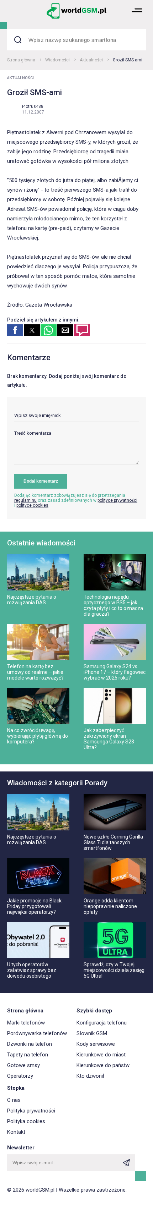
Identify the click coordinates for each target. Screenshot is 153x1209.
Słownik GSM (91, 1033)
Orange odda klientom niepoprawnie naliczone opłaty (110, 906)
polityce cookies (32, 505)
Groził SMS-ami (127, 59)
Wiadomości (57, 59)
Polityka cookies (26, 1121)
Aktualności (91, 59)
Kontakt (16, 1132)
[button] (137, 18)
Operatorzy (20, 1076)
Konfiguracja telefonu (101, 1023)
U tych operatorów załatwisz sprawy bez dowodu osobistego (31, 970)
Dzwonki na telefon (29, 1044)
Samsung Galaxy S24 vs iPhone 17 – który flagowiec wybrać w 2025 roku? (115, 672)
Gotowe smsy (23, 1065)
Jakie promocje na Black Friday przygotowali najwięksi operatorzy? (34, 906)
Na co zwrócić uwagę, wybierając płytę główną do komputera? (37, 735)
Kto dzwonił (90, 1076)
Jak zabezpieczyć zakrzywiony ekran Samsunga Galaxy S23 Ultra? (109, 738)
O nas (14, 1100)
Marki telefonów (26, 1023)
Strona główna (21, 59)
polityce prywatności (117, 500)
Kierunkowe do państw (103, 1065)
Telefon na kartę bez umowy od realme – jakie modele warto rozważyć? (35, 672)
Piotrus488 (32, 106)
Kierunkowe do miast (101, 1054)
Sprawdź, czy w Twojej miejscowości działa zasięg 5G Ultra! (114, 970)
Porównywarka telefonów (37, 1033)
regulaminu (25, 500)
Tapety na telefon (27, 1054)
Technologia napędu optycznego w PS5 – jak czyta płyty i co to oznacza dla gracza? (113, 605)
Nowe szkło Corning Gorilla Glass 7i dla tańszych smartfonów (113, 842)
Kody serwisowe (95, 1044)
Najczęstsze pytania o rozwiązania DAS (31, 599)
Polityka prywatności (31, 1111)
